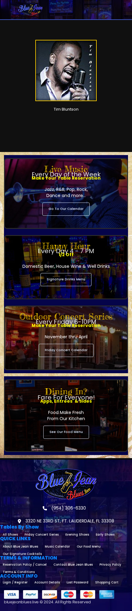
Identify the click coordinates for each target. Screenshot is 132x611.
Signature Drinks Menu (66, 279)
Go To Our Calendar (66, 209)
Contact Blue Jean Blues (73, 565)
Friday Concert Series (42, 535)
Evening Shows (77, 535)
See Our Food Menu (66, 432)
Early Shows (105, 535)
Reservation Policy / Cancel (25, 565)
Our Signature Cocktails (22, 554)
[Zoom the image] (66, 471)
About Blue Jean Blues (20, 546)
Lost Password (77, 582)
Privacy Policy (110, 565)
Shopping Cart (106, 582)
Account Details (47, 582)
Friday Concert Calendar (66, 350)
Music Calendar (57, 546)
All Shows (10, 535)
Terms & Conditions (19, 572)
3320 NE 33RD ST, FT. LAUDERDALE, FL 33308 (69, 521)
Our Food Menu (89, 546)
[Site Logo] (30, 9)
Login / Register (15, 582)
